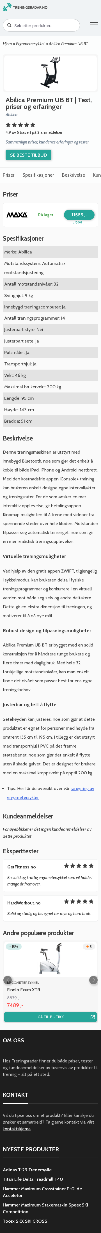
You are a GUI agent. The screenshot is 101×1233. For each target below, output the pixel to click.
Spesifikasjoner (38, 175)
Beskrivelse (73, 175)
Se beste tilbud (28, 155)
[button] (94, 26)
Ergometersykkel (30, 43)
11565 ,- (79, 214)
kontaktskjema (17, 1128)
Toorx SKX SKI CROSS (25, 1221)
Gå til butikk (51, 1016)
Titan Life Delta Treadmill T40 (33, 1179)
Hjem (7, 43)
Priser (8, 175)
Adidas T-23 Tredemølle (27, 1169)
